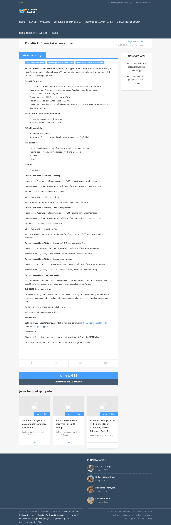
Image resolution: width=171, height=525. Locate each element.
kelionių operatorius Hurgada (94, 323)
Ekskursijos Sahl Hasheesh (33, 33)
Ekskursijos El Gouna (128, 22)
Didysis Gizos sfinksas (106, 477)
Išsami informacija (32, 55)
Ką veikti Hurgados (39, 22)
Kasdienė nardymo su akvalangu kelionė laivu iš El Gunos (34, 424)
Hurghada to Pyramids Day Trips (56, 518)
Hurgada (37, 326)
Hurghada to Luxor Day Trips (30, 522)
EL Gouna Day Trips (62, 515)
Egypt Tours (38, 518)
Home (22, 22)
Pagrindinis (133, 41)
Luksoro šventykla (104, 466)
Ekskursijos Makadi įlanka (98, 22)
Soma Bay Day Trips (67, 511)
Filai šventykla (102, 498)
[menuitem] (23, 2)
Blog (55, 33)
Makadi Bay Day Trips (44, 515)
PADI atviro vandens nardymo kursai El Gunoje (66, 424)
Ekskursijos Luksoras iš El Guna (90, 62)
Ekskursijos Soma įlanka (67, 22)
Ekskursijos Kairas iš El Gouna (60, 62)
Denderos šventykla (105, 487)
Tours (141, 41)
